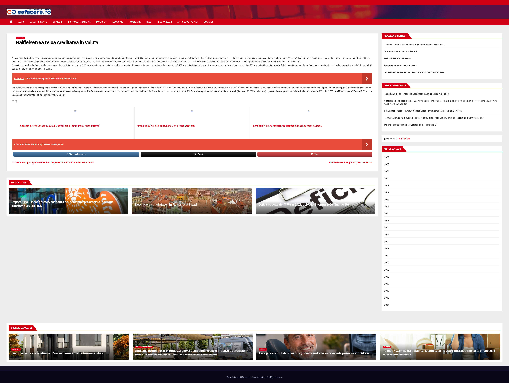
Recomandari (164, 22)
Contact (208, 22)
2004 (386, 305)
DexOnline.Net (403, 139)
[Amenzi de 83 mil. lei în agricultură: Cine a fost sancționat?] (192, 116)
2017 (386, 220)
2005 (386, 298)
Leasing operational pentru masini (400, 65)
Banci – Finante (38, 22)
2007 (386, 284)
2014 (386, 242)
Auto (21, 22)
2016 (386, 227)
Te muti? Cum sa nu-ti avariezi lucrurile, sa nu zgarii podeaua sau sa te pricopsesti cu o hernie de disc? (434, 118)
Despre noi (246, 377)
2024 (386, 171)
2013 (386, 249)
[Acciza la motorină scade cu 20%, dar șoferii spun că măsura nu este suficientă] (75, 116)
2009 (386, 270)
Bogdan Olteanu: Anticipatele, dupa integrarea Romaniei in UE (415, 44)
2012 (386, 256)
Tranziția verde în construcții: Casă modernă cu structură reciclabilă (416, 94)
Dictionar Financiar (79, 22)
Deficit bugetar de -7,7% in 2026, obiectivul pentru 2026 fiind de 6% (303, 204)
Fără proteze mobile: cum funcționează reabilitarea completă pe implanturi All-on (423, 111)
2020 (386, 199)
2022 (386, 185)
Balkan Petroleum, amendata (397, 58)
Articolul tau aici (187, 22)
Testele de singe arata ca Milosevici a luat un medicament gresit (414, 72)
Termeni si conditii (234, 377)
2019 (386, 206)
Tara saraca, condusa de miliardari (400, 51)
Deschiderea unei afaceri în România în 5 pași (166, 204)
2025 (386, 164)
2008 (386, 277)
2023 (386, 178)
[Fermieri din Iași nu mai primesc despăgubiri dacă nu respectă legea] (308, 116)
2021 (386, 192)
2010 (386, 263)
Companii (57, 22)
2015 (386, 234)
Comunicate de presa (144, 347)
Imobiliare (135, 22)
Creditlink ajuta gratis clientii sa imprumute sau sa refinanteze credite (53, 162)
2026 (386, 157)
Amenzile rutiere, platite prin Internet (350, 162)
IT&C (148, 22)
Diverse (100, 22)
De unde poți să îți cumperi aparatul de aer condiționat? (411, 125)
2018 (386, 213)
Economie (118, 22)
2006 (386, 291)
